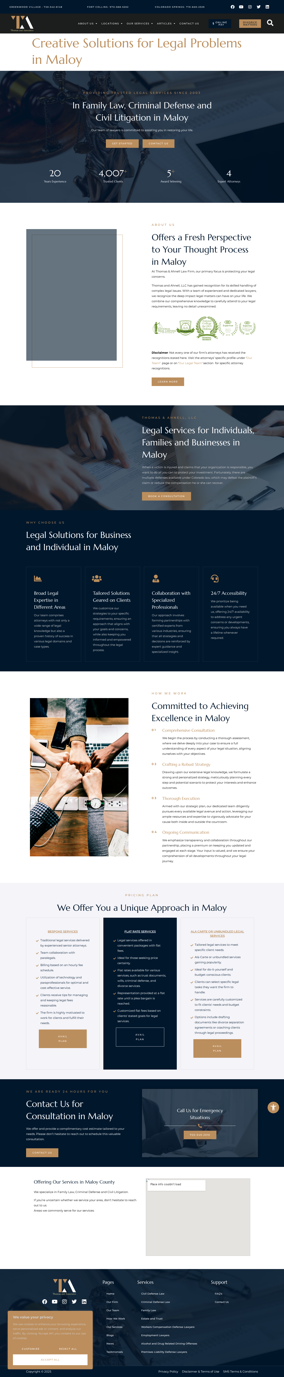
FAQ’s (218, 1293)
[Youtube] (241, 7)
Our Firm (112, 1301)
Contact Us (189, 23)
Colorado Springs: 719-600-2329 (180, 7)
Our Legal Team (190, 363)
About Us (86, 23)
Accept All (50, 1359)
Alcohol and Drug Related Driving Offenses (169, 1343)
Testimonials (114, 1351)
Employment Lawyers (155, 1335)
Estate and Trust (151, 1318)
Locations (110, 23)
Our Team (112, 1310)
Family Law (148, 1310)
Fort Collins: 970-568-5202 (108, 7)
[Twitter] (259, 7)
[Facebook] (233, 7)
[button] (273, 1107)
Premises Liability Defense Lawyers (164, 1351)
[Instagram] (250, 7)
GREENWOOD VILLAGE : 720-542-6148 (35, 7)
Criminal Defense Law (155, 1301)
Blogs (110, 1335)
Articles (164, 23)
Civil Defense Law (152, 1293)
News (110, 1343)
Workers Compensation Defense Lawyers (168, 1326)
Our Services (138, 23)
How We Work (115, 1318)
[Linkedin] (267, 7)
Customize (31, 1348)
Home (110, 1293)
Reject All (68, 1348)
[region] (50, 1340)
